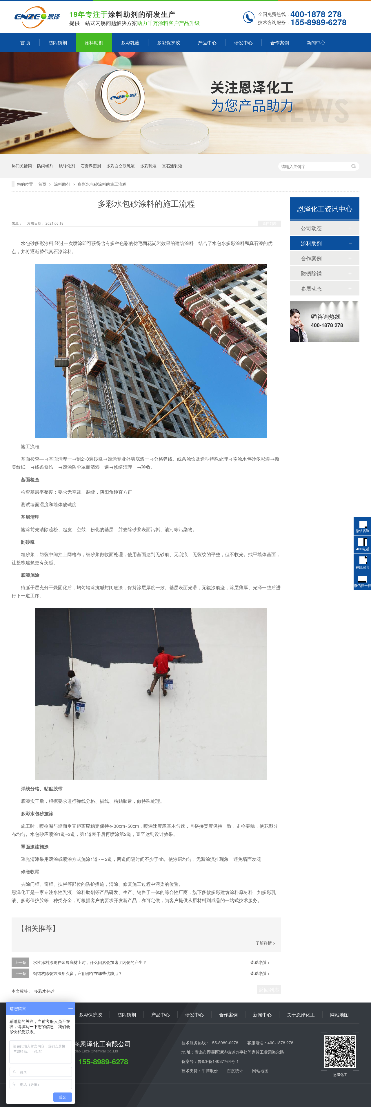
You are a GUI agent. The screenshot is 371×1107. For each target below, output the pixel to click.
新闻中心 (316, 42)
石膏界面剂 (91, 166)
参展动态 (311, 288)
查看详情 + (260, 962)
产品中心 (207, 42)
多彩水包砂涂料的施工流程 (102, 184)
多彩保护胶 (168, 42)
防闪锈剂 (57, 42)
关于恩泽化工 (301, 1014)
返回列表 (270, 223)
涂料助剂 (94, 42)
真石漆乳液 (172, 166)
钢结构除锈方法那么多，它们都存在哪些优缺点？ (77, 973)
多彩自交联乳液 (120, 166)
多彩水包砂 (44, 991)
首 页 (25, 42)
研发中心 (243, 42)
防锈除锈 (311, 273)
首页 (43, 184)
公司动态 (311, 228)
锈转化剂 (67, 166)
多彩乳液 (130, 42)
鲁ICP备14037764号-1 (218, 1061)
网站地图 (339, 1014)
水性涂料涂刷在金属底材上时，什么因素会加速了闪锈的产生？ (90, 962)
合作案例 (279, 42)
